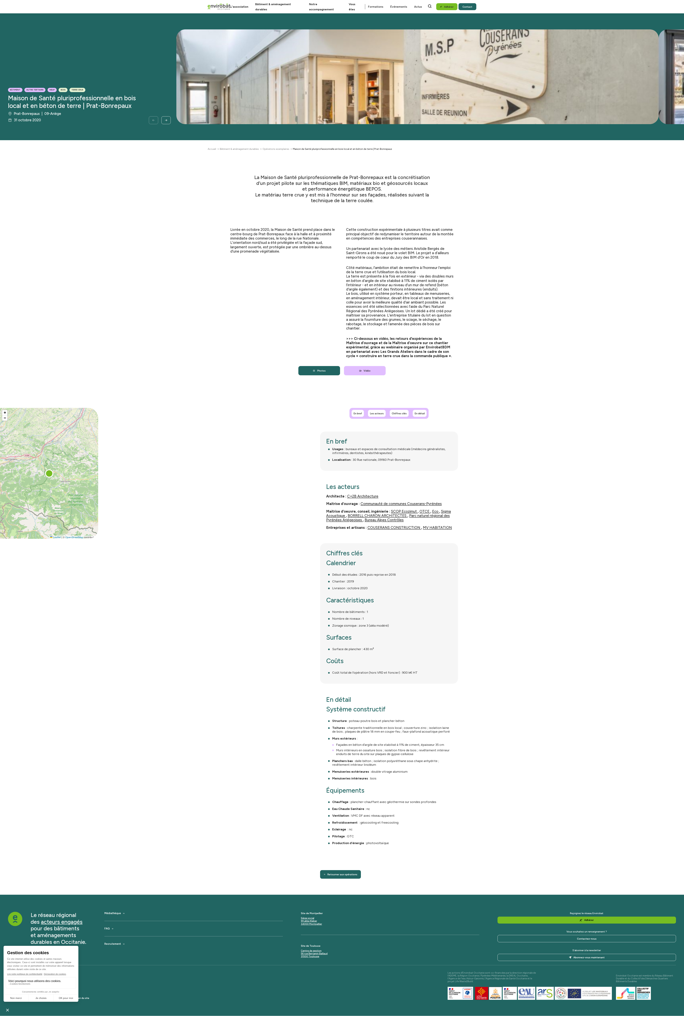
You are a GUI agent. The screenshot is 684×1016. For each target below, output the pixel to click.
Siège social (307, 918)
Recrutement (112, 943)
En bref (358, 413)
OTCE (424, 511)
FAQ (107, 928)
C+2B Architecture (362, 496)
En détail (420, 413)
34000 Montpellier (311, 923)
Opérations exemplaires (276, 148)
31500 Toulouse (310, 956)
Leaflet (56, 537)
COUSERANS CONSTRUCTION (394, 527)
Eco (435, 511)
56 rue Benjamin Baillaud (314, 953)
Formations (375, 6)
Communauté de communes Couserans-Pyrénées (401, 504)
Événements (398, 6)
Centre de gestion (311, 950)
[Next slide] (166, 120)
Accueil (212, 148)
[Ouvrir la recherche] (429, 6)
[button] (49, 473)
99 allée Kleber (309, 920)
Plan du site (82, 998)
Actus (418, 6)
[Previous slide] (153, 120)
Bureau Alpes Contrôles (384, 520)
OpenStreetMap (74, 537)
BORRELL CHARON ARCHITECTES (377, 516)
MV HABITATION (437, 527)
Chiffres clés (399, 413)
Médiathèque (112, 913)
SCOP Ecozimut (404, 511)
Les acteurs (377, 413)
